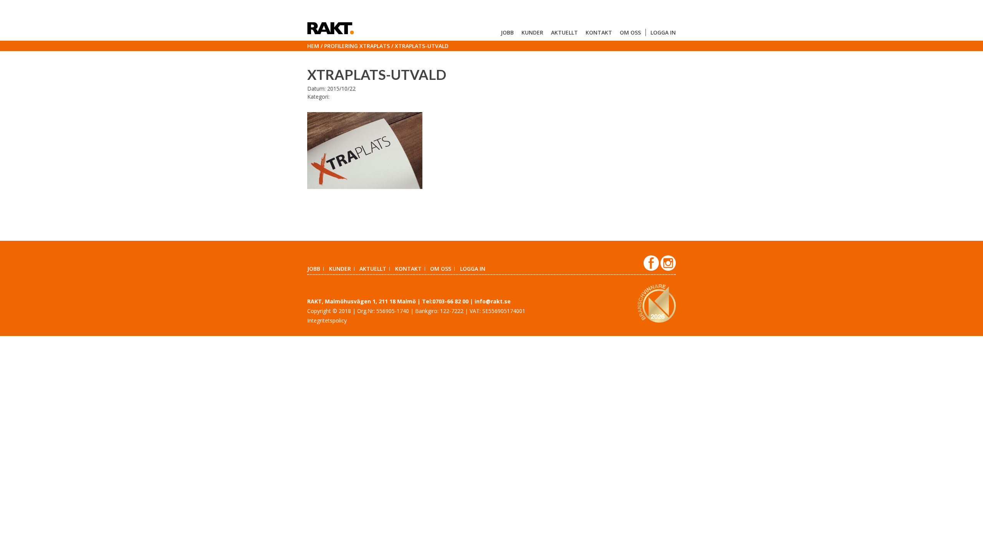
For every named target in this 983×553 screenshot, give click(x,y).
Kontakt (599, 32)
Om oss (630, 32)
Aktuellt (564, 32)
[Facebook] (652, 268)
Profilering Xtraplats (357, 46)
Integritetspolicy (327, 320)
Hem (313, 46)
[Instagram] (668, 268)
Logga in (663, 32)
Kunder (532, 32)
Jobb (507, 32)
